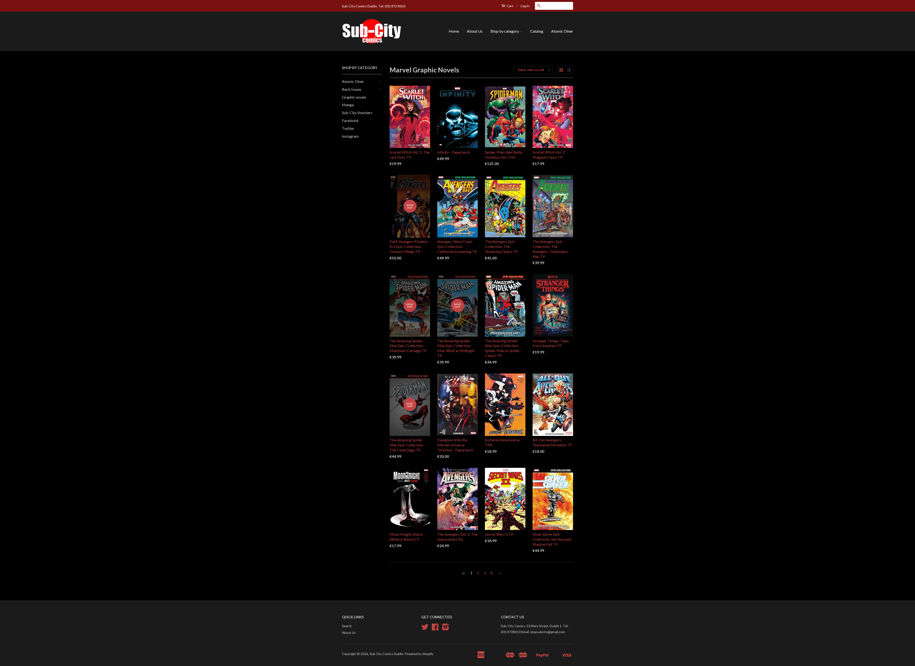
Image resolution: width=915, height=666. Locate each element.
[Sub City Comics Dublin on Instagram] (445, 629)
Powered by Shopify (419, 654)
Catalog (536, 31)
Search (347, 626)
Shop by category (505, 31)
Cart (509, 6)
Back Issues (351, 89)
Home (454, 31)
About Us (475, 31)
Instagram (350, 136)
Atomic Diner (562, 31)
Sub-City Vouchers (357, 112)
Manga (348, 104)
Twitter (348, 128)
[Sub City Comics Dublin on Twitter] (424, 629)
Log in (525, 6)
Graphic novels (354, 97)
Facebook (350, 120)
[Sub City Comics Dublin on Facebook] (435, 629)
